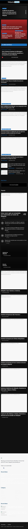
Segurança (4, 33)
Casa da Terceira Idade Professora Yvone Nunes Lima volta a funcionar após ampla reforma (16, 165)
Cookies (9, 524)
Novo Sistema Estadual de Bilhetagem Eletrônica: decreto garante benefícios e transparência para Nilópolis (12, 53)
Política (4, 78)
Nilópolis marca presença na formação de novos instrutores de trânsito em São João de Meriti (17, 513)
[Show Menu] (5, 2)
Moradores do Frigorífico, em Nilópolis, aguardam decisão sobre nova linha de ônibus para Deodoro (20, 35)
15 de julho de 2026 (14, 57)
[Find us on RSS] (10, 468)
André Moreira (7, 57)
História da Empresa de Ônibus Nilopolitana (12, 338)
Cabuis (2, 492)
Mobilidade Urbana (19, 30)
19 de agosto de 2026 (6, 267)
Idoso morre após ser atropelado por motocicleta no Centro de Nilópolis (11, 214)
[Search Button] (21, 2)
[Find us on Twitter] (3, 468)
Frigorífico (3, 497)
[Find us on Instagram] (6, 468)
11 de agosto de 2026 (19, 168)
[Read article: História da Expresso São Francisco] (14, 304)
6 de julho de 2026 (11, 109)
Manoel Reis (3, 498)
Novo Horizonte (18, 492)
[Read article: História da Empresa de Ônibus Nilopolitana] (14, 328)
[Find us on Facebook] (1, 468)
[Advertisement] (14, 434)
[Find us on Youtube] (8, 468)
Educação (3, 495)
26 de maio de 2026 (11, 160)
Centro (2, 493)
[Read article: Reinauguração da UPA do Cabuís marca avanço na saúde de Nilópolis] (4, 172)
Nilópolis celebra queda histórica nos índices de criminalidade (7, 36)
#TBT (2, 490)
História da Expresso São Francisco (10, 314)
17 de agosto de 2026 (6, 255)
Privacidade (3, 524)
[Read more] (24, 57)
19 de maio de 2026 (4, 417)
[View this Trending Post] (2, 57)
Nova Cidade (17, 490)
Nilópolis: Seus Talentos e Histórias (10, 290)
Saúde (4, 10)
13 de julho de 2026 (11, 84)
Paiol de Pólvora (18, 493)
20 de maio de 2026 (4, 391)
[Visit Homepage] (14, 2)
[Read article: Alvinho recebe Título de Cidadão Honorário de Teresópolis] (14, 70)
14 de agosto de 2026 (19, 173)
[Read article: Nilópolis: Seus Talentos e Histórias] (14, 280)
